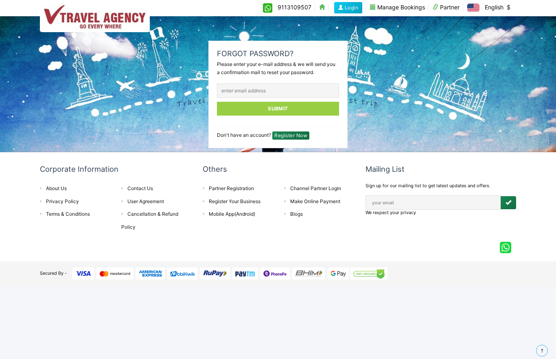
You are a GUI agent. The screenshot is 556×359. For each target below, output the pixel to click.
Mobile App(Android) (232, 214)
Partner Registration (231, 188)
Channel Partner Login (315, 188)
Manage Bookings (400, 7)
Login (350, 7)
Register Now (290, 135)
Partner (449, 7)
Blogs (296, 214)
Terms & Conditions (68, 214)
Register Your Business (234, 201)
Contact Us (140, 188)
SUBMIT (278, 108)
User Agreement (145, 201)
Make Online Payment (315, 201)
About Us (56, 188)
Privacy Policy (62, 201)
